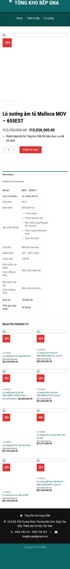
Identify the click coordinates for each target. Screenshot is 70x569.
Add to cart (30, 149)
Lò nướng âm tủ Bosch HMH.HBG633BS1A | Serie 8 (49, 354)
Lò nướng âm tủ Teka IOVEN (15, 495)
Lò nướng (49, 18)
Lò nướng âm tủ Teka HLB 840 (16, 445)
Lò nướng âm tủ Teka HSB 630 (16, 356)
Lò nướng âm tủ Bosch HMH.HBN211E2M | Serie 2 (15, 394)
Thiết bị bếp (33, 18)
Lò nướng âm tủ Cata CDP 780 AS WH (51, 436)
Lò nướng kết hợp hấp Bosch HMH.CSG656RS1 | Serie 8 (50, 483)
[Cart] (65, 6)
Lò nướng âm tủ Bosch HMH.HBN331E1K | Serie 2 (48, 394)
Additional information (13, 181)
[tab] (35, 174)
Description (8, 174)
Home (19, 18)
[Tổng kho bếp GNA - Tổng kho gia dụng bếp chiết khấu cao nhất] (35, 6)
